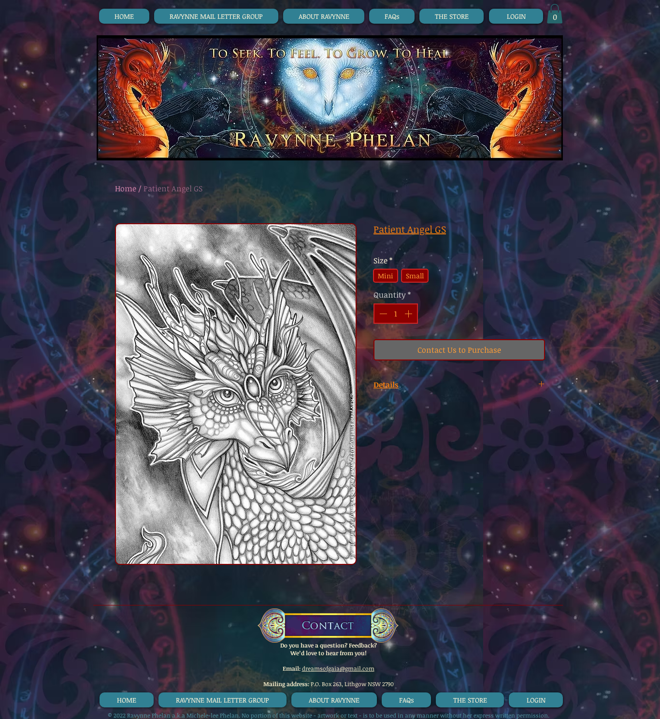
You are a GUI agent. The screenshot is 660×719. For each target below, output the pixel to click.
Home (125, 188)
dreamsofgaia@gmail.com (338, 668)
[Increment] (409, 313)
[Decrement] (382, 313)
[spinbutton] (395, 313)
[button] (554, 14)
